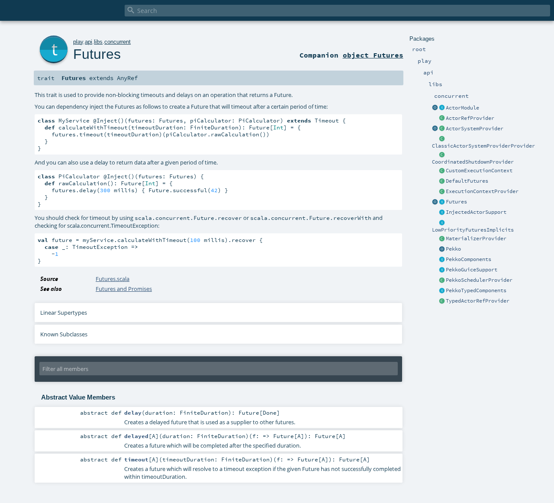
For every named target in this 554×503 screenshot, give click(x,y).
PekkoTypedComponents (476, 290)
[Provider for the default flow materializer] (441, 238)
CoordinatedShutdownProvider (473, 162)
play (78, 42)
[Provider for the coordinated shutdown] (441, 155)
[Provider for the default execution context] (441, 191)
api (88, 42)
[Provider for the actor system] (441, 129)
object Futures (373, 55)
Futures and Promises (124, 289)
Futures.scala (112, 279)
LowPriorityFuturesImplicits (473, 230)
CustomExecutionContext (479, 171)
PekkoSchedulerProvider (479, 280)
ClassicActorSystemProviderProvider (483, 146)
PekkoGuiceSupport (471, 270)
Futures (456, 202)
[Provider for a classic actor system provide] (441, 138)
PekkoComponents (468, 259)
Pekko (453, 249)
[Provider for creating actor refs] (441, 118)
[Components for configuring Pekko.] (441, 259)
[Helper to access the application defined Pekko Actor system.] (441, 249)
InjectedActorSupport (476, 212)
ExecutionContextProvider (482, 191)
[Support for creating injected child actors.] (441, 212)
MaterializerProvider (476, 238)
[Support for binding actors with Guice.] (441, 270)
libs (98, 42)
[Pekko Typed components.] (441, 290)
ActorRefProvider (470, 118)
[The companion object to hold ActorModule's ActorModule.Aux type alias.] (435, 108)
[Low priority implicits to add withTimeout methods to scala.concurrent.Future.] (441, 222)
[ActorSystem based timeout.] (441, 181)
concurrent (117, 42)
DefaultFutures (467, 181)
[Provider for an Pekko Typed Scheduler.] (441, 280)
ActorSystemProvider (474, 129)
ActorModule (462, 108)
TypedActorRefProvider (477, 301)
